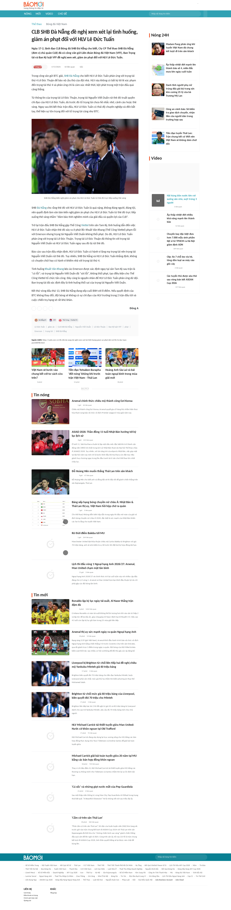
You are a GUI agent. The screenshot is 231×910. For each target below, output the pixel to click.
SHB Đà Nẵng (71, 76)
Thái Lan (77, 865)
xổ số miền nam (126, 873)
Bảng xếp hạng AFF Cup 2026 (189, 869)
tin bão (202, 865)
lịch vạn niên (99, 869)
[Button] (205, 13)
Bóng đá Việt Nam (56, 24)
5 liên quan (88, 510)
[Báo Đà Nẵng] (76, 671)
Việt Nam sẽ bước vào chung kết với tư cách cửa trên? (47, 374)
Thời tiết (100, 865)
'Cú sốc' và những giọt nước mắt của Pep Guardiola (102, 786)
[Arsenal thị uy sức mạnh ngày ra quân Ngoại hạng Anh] (50, 642)
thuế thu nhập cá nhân (64, 876)
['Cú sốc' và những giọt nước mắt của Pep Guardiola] (50, 797)
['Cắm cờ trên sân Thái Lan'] (50, 828)
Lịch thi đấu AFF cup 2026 (179, 865)
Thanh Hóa (73, 869)
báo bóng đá (46, 869)
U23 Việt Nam (85, 869)
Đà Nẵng (42, 207)
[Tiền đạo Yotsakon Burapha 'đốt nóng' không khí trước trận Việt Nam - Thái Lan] (85, 357)
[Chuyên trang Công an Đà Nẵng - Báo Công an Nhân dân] (37, 67)
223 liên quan (88, 440)
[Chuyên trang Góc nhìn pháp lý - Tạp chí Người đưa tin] (168, 124)
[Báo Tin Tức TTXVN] (74, 440)
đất (134, 880)
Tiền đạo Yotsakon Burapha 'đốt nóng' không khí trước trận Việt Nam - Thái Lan (85, 374)
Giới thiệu (27, 893)
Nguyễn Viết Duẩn (83, 327)
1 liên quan (93, 671)
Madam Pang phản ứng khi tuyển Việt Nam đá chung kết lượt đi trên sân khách (180, 48)
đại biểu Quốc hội (145, 880)
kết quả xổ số (65, 865)
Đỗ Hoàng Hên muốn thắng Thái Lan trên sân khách (102, 471)
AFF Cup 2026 (72, 873)
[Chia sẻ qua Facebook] (34, 308)
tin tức (123, 876)
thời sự (89, 873)
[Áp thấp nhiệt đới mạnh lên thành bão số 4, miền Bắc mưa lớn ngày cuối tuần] (158, 69)
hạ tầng (138, 865)
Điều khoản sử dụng (31, 895)
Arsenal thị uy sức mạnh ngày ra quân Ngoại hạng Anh (104, 632)
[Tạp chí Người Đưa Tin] (74, 511)
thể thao (86, 880)
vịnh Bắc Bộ (197, 873)
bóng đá (114, 876)
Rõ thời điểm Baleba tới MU (88, 533)
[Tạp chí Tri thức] (34, 382)
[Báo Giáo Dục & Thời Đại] (70, 382)
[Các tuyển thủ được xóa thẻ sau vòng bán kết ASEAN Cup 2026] (158, 280)
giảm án (51, 327)
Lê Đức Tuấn (40, 327)
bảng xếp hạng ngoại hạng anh (67, 880)
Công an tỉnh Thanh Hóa (157, 873)
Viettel (85, 225)
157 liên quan (180, 287)
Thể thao (37, 24)
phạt (127, 327)
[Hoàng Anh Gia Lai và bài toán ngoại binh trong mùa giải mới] (121, 357)
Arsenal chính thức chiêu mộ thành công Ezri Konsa (102, 401)
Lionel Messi (30, 873)
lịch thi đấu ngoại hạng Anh (173, 876)
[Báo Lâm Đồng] (75, 702)
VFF (54, 320)
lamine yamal (30, 876)
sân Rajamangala (110, 873)
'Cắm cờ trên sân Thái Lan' (87, 817)
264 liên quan (88, 537)
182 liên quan (94, 822)
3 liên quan (89, 572)
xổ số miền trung (32, 865)
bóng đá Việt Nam (183, 873)
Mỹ (171, 873)
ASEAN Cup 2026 (46, 880)
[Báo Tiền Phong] (169, 148)
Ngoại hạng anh (45, 876)
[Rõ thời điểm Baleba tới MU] (50, 544)
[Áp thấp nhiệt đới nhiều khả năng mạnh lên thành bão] (158, 219)
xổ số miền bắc (44, 873)
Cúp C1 (190, 876)
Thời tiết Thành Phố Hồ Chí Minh (119, 865)
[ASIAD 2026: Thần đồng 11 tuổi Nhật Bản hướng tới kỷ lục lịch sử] (50, 442)
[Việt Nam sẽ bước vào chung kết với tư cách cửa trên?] (48, 357)
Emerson (38, 331)
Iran (81, 873)
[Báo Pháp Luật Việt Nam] (74, 476)
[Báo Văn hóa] (74, 572)
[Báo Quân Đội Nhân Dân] (75, 822)
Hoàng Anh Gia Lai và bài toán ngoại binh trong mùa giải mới (121, 374)
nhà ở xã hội (103, 876)
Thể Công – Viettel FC (70, 320)
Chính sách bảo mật (31, 898)
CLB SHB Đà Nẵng (65, 327)
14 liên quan (91, 636)
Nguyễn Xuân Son (112, 880)
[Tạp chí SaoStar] (169, 55)
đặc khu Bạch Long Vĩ (137, 876)
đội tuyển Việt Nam (49, 865)
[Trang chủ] (33, 5)
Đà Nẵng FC (42, 320)
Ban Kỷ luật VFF (115, 327)
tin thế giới (200, 876)
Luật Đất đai (98, 880)
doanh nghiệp (58, 873)
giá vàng (91, 876)
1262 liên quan (91, 609)
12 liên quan (179, 226)
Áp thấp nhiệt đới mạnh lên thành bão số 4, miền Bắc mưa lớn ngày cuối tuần (181, 68)
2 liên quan (89, 791)
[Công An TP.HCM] (169, 249)
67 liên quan (88, 475)
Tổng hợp (53, 893)
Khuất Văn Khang (54, 269)
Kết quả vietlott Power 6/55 (155, 865)
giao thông (80, 876)
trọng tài (49, 331)
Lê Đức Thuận (99, 327)
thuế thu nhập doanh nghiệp (130, 869)
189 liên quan (178, 249)
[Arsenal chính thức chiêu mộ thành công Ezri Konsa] (50, 411)
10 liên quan (69, 67)
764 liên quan (94, 764)
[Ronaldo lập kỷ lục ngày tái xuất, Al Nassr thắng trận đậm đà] (50, 611)
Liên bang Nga (31, 880)
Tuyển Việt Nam (60, 869)
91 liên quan (92, 733)
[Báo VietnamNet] (74, 609)
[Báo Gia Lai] (110, 382)
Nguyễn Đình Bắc (152, 869)
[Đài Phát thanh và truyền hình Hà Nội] (170, 226)
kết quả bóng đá (168, 869)
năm (195, 865)
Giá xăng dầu (154, 876)
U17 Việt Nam (88, 865)
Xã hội (97, 873)
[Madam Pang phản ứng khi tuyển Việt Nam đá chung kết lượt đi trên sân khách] (158, 49)
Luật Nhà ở (112, 869)
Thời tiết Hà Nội (31, 869)
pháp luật (126, 880)
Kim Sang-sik (140, 873)
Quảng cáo (27, 901)
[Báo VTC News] (169, 76)
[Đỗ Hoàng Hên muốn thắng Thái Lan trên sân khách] (50, 482)
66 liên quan (87, 405)
